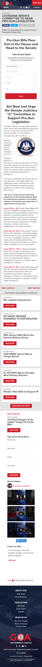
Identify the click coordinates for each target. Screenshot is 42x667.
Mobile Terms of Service (16, 660)
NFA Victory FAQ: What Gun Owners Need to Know (18, 336)
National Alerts (8, 314)
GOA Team (21, 594)
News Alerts (21, 609)
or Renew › (37, 7)
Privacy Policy (21, 626)
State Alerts (6, 13)
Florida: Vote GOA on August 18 (20, 391)
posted (10, 190)
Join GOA (37, 3)
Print (32, 25)
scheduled (14, 131)
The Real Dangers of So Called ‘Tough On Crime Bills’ (20, 422)
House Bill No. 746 (11, 249)
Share (6, 25)
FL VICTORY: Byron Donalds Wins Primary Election (18, 374)
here (32, 181)
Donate (21, 612)
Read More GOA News (21, 406)
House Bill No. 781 (11, 267)
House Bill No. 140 (11, 208)
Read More (10, 306)
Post (15, 25)
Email (23, 25)
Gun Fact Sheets (21, 621)
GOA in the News (12, 417)
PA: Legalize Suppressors (17, 300)
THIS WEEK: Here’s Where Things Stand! (17, 355)
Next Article (34, 288)
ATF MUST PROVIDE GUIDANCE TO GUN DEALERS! (20, 317)
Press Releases (21, 597)
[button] (8, 580)
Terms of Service (21, 624)
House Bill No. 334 (11, 231)
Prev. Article (7, 288)
